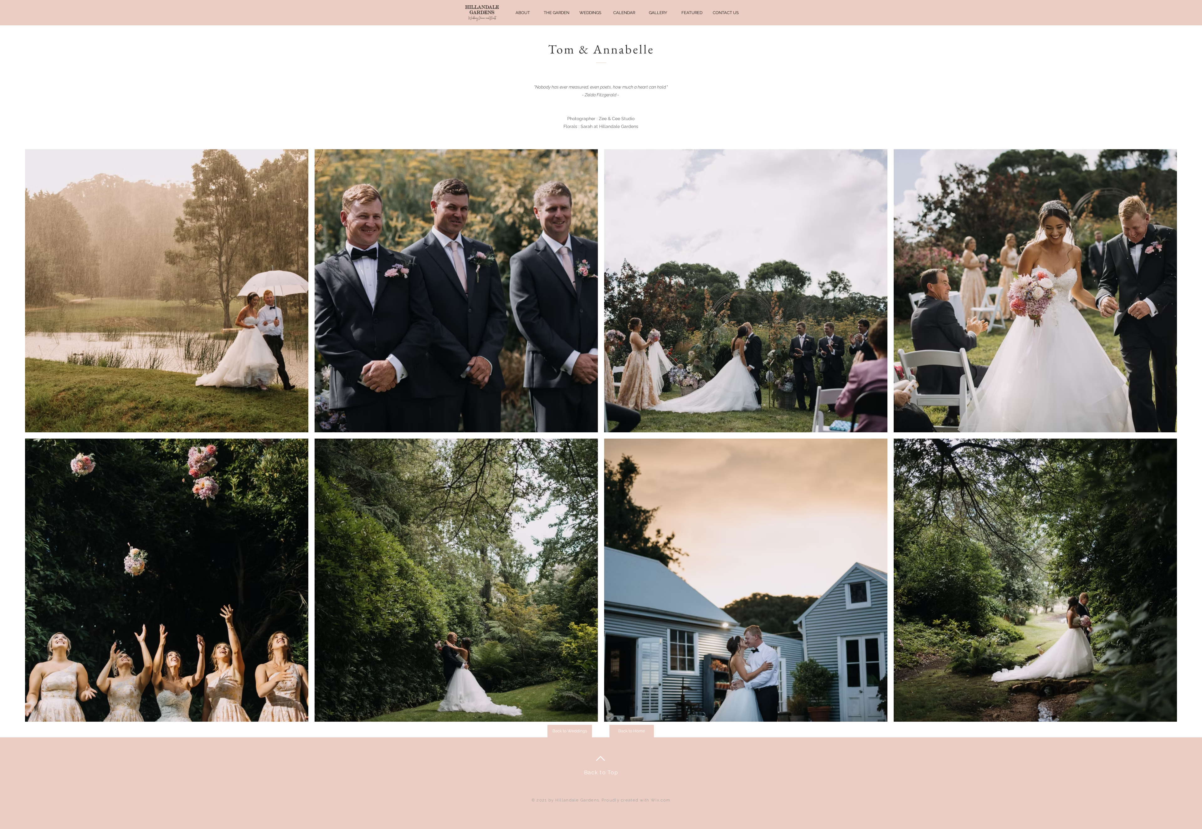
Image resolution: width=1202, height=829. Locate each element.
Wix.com (660, 800)
